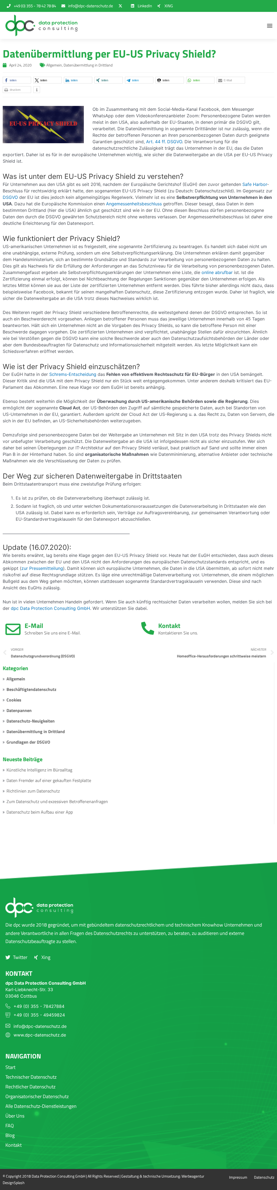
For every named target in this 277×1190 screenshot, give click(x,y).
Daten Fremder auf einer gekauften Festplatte (48, 780)
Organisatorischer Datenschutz (37, 1096)
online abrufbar (217, 272)
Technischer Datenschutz (31, 1077)
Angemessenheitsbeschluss (134, 203)
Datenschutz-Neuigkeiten (30, 721)
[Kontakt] (147, 628)
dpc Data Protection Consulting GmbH (50, 608)
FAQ (9, 1125)
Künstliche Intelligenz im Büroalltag (39, 770)
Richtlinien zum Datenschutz (33, 791)
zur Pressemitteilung (42, 568)
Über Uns (14, 1115)
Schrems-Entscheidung (72, 374)
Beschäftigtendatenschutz (31, 689)
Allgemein (15, 679)
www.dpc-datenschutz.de (40, 1035)
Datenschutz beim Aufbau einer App (39, 812)
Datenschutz (264, 1177)
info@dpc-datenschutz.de (40, 1026)
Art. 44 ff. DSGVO (164, 141)
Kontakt (169, 625)
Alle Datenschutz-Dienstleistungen (41, 1106)
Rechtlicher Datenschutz (30, 1086)
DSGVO (10, 197)
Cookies (13, 700)
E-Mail (34, 625)
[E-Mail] (13, 629)
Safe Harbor (254, 184)
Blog (10, 1135)
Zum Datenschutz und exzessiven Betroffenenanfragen (57, 801)
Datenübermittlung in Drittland (35, 731)
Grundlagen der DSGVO (28, 742)
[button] (269, 25)
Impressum (238, 1177)
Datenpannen (19, 710)
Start (10, 1067)
